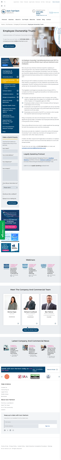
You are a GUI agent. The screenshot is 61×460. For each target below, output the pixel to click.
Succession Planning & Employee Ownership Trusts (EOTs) (14, 270)
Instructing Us (5, 389)
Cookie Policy (21, 446)
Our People (25, 19)
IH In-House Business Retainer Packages (8, 127)
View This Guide (10, 227)
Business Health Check (9, 105)
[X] (4, 2)
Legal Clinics (4, 392)
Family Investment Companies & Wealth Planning (33, 270)
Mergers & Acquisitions (9, 97)
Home (3, 24)
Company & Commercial (20, 24)
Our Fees (43, 1)
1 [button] (27, 327)
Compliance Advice (8, 94)
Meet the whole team (30, 330)
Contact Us (4, 387)
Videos (21, 1)
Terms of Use (4, 446)
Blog (43, 19)
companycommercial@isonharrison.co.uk (15, 41)
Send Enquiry (12, 203)
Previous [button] (2, 377)
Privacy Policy (13, 446)
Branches (32, 19)
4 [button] (32, 327)
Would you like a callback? (10, 194)
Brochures (38, 1)
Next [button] (59, 376)
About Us (18, 19)
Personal (4, 19)
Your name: (6, 148)
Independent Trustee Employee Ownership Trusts (9, 86)
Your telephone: (7, 161)
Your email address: (8, 155)
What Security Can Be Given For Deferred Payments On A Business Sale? (51, 351)
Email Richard (30, 316)
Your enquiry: (6, 168)
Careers (39, 19)
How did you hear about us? (10, 184)
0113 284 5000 (39, 13)
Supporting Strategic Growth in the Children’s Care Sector (14, 350)
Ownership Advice (8, 77)
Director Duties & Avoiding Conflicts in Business (50, 270)
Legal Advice (16, 1)
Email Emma (12, 316)
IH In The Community (7, 407)
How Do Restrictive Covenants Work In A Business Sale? (33, 350)
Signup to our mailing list (9, 198)
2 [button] (29, 327)
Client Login (48, 1)
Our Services (9, 24)
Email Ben (49, 316)
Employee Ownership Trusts (8, 81)
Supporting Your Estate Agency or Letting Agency (9, 110)
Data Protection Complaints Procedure (36, 446)
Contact (48, 19)
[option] (12, 271)
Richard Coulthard (45, 160)
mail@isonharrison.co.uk (41, 15)
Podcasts (26, 1)
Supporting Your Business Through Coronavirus (8, 121)
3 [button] (30, 327)
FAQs (4, 131)
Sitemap (50, 446)
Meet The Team (5, 405)
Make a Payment (56, 1)
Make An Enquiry (9, 46)
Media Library (4, 394)
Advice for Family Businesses (7, 101)
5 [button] (33, 327)
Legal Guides (32, 1)
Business (11, 19)
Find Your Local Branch (7, 403)
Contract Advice (7, 90)
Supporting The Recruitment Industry (8, 116)
